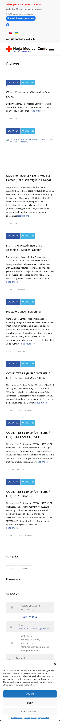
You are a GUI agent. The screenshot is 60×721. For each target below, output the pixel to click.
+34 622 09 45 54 (29, 617)
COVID (20, 410)
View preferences (30, 711)
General (13, 118)
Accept (30, 694)
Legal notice (43, 718)
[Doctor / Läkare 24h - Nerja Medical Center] (27, 49)
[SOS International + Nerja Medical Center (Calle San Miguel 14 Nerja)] (30, 155)
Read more (36, 110)
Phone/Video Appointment (20, 18)
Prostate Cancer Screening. (23, 311)
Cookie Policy (17, 718)
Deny (30, 702)
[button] (55, 664)
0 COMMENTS (28, 82)
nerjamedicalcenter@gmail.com (34, 628)
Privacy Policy (30, 718)
